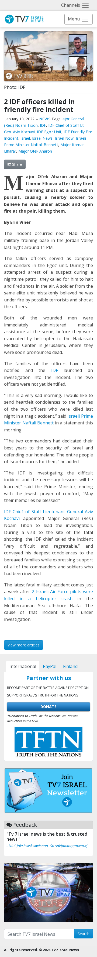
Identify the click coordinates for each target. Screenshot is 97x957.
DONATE (48, 706)
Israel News (42, 138)
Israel (25, 138)
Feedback (25, 824)
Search (83, 933)
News (44, 118)
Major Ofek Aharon (35, 151)
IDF (43, 125)
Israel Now (64, 138)
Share (16, 164)
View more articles (24, 645)
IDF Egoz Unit (49, 131)
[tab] (22, 666)
